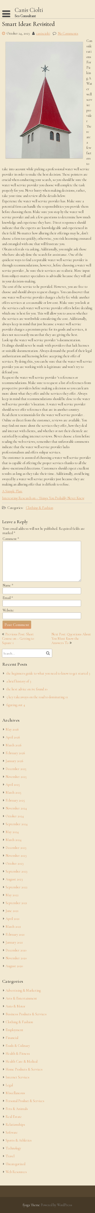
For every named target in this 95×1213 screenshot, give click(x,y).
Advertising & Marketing (23, 990)
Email (8, 598)
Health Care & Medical (21, 1061)
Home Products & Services (24, 1069)
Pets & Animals (17, 1109)
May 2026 (12, 729)
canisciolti (43, 33)
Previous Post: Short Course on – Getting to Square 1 (18, 638)
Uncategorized (15, 1164)
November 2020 (16, 958)
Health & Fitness (18, 1053)
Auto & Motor (15, 1006)
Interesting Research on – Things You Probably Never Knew (43, 498)
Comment (11, 539)
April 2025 (13, 784)
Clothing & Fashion (39, 508)
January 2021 (14, 942)
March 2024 (14, 840)
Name (8, 585)
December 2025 (16, 769)
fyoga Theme (32, 1205)
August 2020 (14, 966)
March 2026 (13, 745)
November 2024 (16, 808)
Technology (13, 1148)
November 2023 (16, 855)
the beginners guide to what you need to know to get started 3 (48, 673)
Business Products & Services (26, 1014)
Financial (12, 1038)
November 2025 (16, 777)
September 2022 (16, 887)
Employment (14, 1030)
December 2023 (16, 848)
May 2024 (12, 832)
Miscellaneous (15, 1093)
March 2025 (13, 792)
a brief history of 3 (18, 681)
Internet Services (17, 1077)
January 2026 (14, 761)
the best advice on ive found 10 (26, 689)
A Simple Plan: (12, 491)
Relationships (15, 1124)
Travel (10, 1156)
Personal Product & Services (25, 1101)
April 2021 (13, 919)
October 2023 (15, 863)
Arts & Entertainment (21, 998)
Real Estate (14, 1117)
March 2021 (13, 926)
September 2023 (16, 871)
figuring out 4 (15, 705)
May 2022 (12, 895)
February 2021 (15, 934)
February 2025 (15, 800)
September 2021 (16, 903)
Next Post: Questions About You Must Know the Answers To (71, 638)
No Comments (68, 33)
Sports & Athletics (19, 1140)
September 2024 (17, 824)
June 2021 (12, 911)
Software (12, 1132)
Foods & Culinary (18, 1046)
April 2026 (13, 737)
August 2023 (14, 879)
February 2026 (15, 753)
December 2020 (16, 950)
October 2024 (15, 816)
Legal (9, 1085)
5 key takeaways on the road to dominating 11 (37, 697)
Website (8, 610)
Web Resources (16, 1172)
